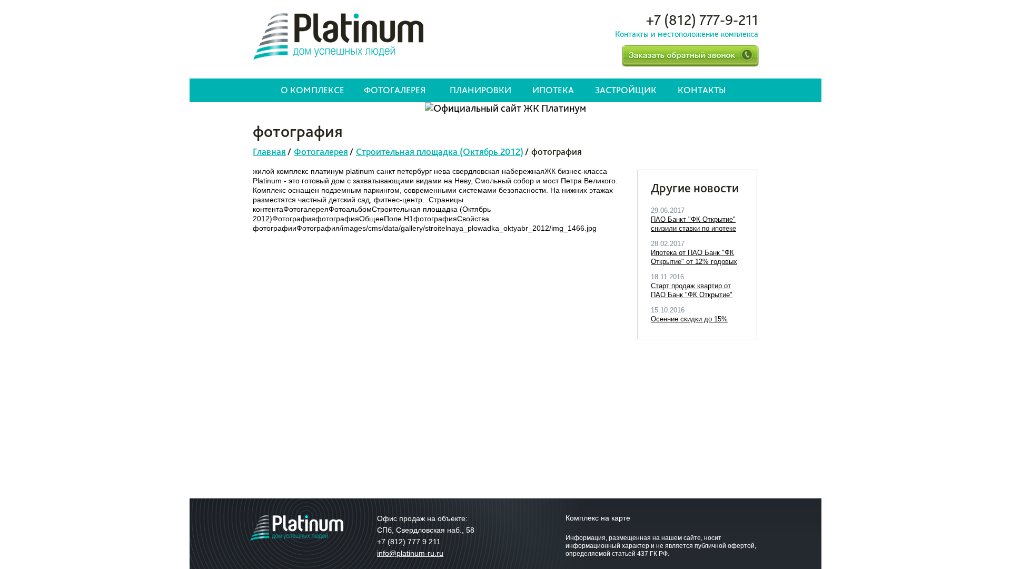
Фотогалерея (394, 89)
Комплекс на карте (598, 518)
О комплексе (312, 89)
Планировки (480, 89)
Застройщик (626, 89)
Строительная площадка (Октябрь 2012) (439, 151)
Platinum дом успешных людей (338, 36)
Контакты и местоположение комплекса (686, 34)
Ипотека (553, 89)
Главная (269, 151)
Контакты (702, 89)
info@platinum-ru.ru (410, 553)
